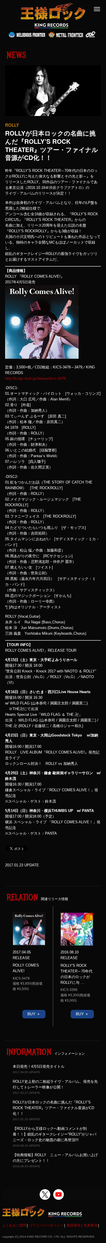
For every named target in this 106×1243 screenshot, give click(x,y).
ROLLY (12, 125)
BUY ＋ (33, 1014)
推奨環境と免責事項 (82, 1225)
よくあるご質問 (14, 1225)
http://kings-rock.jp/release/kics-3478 (35, 378)
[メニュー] (97, 9)
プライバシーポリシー (46, 1225)
